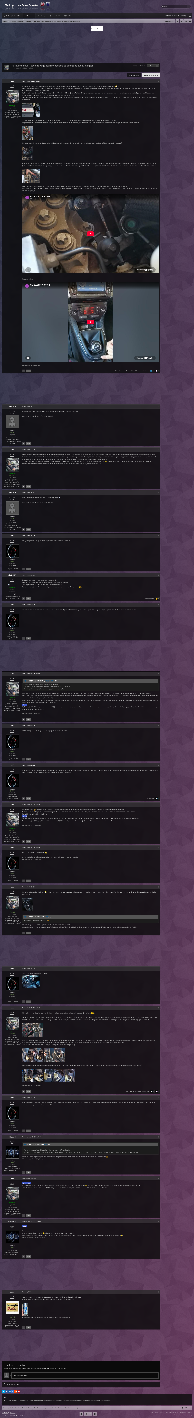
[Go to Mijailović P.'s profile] (12, 584)
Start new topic (134, 75)
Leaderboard (56, 16)
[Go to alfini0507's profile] (12, 421)
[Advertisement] (97, 46)
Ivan (14, 68)
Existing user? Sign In (171, 15)
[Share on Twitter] (3, 1391)
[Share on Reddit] (15, 1391)
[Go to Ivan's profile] (6, 67)
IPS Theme (5, 1412)
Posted (28, 81)
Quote (28, 371)
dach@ (124, 371)
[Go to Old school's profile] (12, 1152)
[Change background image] (189, 15)
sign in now (45, 1368)
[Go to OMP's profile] (12, 551)
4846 (12, 561)
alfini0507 (12, 406)
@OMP (25, 705)
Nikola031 (118, 371)
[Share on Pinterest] (19, 1391)
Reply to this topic (152, 75)
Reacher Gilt (129, 371)
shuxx (12, 1292)
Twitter (182, 21)
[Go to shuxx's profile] (12, 1307)
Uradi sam (31, 68)
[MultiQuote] (23, 371)
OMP (12, 535)
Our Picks (69, 16)
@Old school (27, 1183)
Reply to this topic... (22, 1375)
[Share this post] (158, 81)
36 (13, 1163)
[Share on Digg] (9, 1391)
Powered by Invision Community (183, 1415)
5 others (138, 371)
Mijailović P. (12, 575)
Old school (129, 1091)
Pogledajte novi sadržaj (13, 16)
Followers (151, 66)
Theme (4, 1415)
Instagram (186, 21)
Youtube (190, 21)
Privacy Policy (13, 1415)
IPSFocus (12, 1412)
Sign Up (183, 15)
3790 (12, 589)
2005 (12, 432)
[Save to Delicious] (12, 1391)
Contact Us (22, 1415)
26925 (13, 107)
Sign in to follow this (140, 65)
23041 (13, 1318)
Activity (42, 16)
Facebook (177, 21)
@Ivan (24, 1226)
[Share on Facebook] (6, 1391)
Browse (29, 16)
